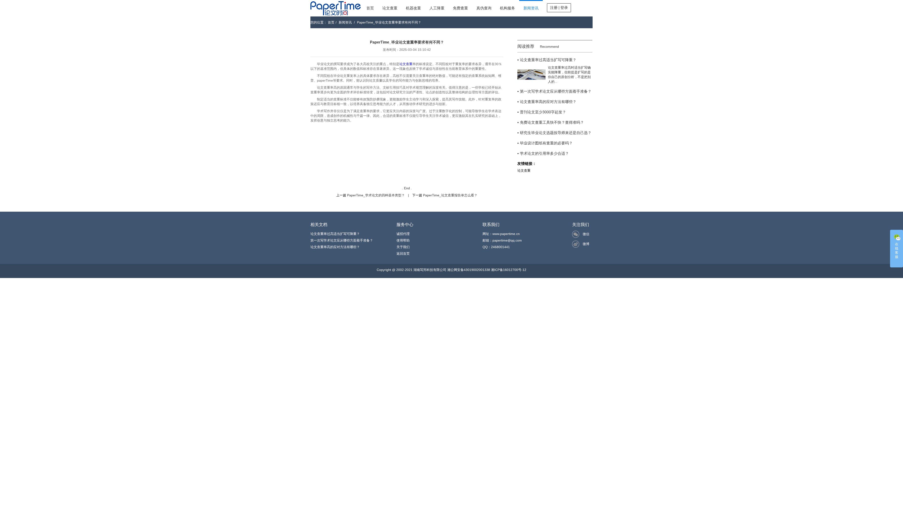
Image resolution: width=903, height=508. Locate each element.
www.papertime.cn (506, 234)
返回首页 (403, 253)
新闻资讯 (531, 8)
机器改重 (413, 8)
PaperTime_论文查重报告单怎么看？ (450, 195)
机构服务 (507, 8)
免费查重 (460, 8)
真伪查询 (483, 8)
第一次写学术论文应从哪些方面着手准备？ (341, 240)
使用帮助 (403, 240)
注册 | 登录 (559, 8)
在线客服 (896, 250)
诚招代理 (403, 234)
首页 (370, 8)
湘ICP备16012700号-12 (508, 270)
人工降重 (436, 8)
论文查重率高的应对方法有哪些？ (335, 247)
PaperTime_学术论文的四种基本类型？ (376, 195)
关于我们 (403, 247)
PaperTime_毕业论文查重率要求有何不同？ (389, 22)
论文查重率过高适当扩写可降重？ (335, 234)
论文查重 (389, 8)
